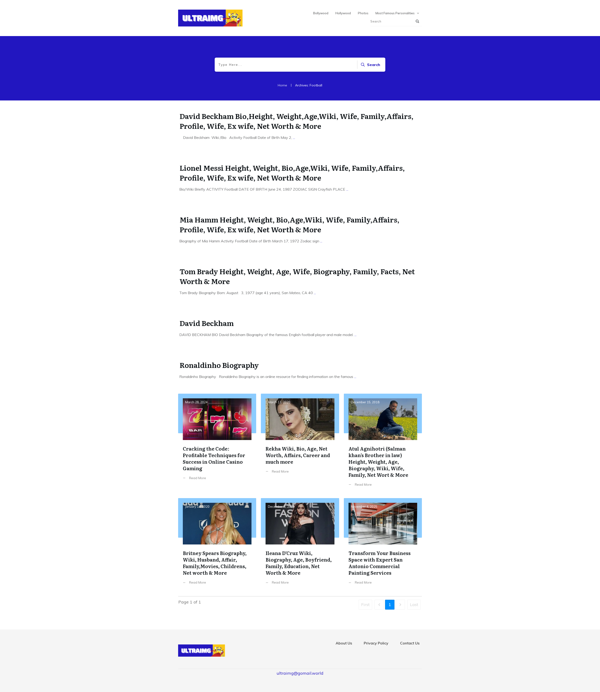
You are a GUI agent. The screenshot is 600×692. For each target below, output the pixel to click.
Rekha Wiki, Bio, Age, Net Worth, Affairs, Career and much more (300, 444)
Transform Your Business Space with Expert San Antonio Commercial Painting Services (383, 545)
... (294, 137)
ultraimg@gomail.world (300, 673)
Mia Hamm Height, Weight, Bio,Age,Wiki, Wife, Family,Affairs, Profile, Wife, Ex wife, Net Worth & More (289, 224)
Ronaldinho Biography (220, 365)
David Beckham (207, 323)
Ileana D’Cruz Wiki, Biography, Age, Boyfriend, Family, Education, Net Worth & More (300, 545)
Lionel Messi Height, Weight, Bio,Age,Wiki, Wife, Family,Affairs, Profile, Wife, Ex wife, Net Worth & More (292, 173)
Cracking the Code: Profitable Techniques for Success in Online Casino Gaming (217, 444)
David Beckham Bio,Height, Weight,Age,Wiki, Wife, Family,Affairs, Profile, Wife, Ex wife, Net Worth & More (296, 121)
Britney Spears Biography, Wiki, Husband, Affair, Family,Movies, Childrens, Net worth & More (217, 545)
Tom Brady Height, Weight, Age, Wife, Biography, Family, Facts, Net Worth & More (297, 276)
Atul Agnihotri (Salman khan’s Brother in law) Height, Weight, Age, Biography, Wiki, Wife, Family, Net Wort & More (383, 444)
